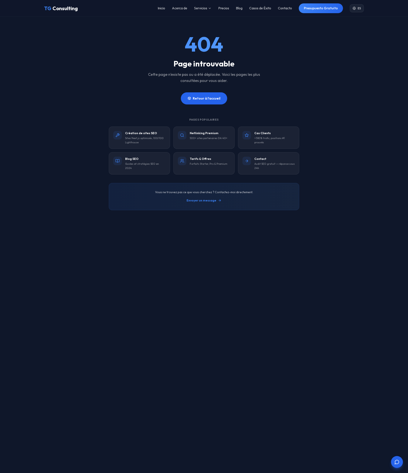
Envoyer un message (201, 200)
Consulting (61, 8)
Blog (239, 8)
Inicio (161, 8)
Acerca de (179, 8)
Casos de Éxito (260, 8)
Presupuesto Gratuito (321, 8)
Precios (223, 8)
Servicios (200, 8)
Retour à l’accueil (206, 98)
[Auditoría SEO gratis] (397, 462)
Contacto (285, 8)
